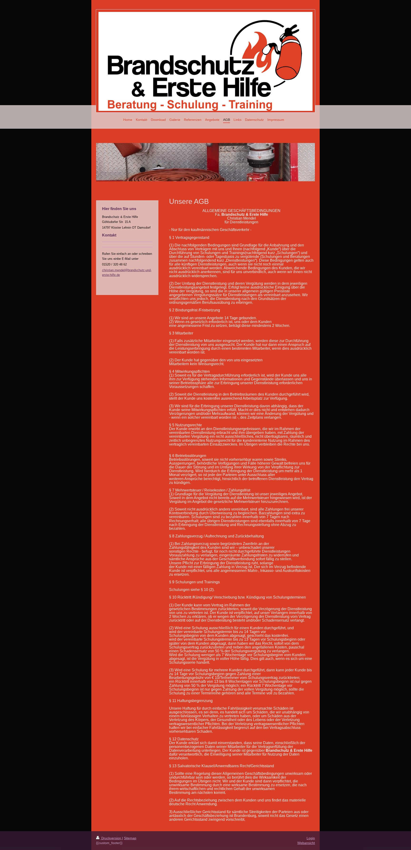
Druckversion (111, 838)
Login (311, 838)
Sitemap (130, 838)
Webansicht (306, 843)
